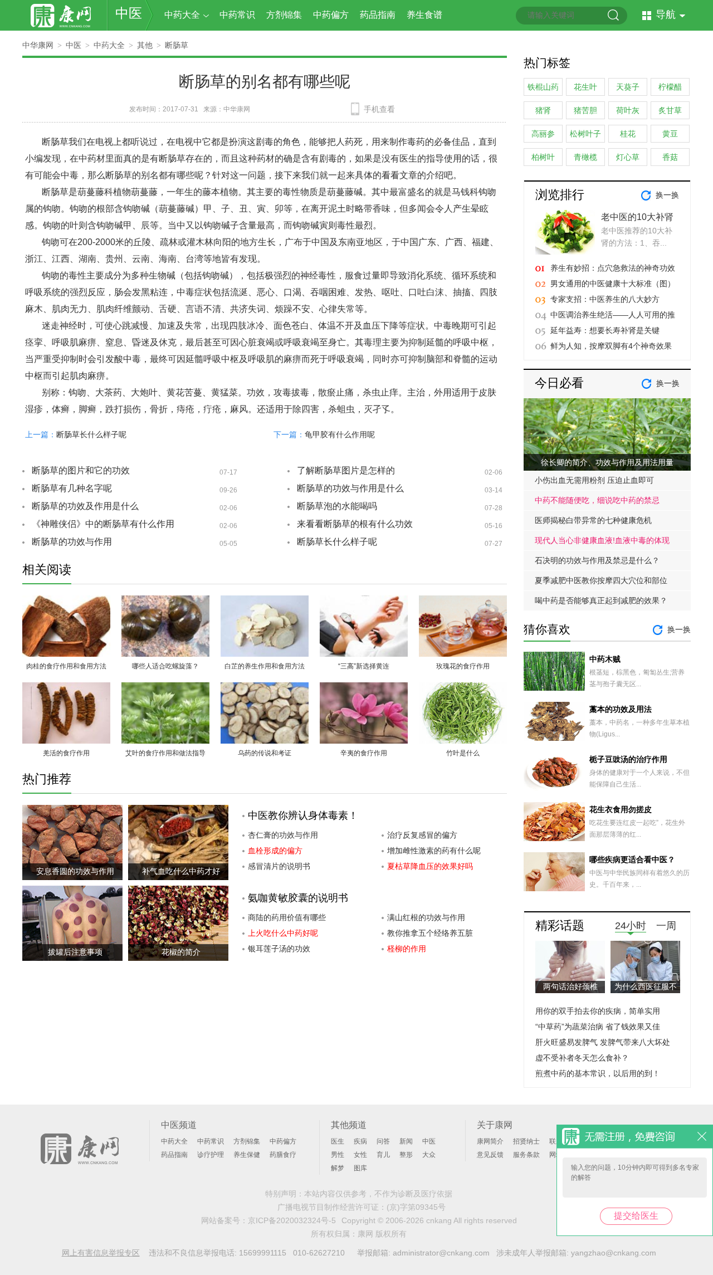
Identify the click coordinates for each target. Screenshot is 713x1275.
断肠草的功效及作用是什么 (85, 506)
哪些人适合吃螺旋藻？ (165, 666)
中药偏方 (331, 14)
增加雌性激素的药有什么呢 (434, 850)
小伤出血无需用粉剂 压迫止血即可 (594, 480)
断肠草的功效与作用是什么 (350, 488)
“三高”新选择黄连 (363, 666)
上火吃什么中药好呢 (283, 933)
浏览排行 (559, 195)
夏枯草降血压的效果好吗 (430, 866)
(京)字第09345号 (416, 1207)
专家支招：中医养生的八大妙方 (605, 299)
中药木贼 (605, 658)
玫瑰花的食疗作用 (463, 666)
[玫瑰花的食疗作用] (463, 602)
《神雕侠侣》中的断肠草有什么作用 (103, 524)
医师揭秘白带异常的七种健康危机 (593, 520)
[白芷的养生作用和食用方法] (265, 602)
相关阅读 (46, 570)
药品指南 (377, 14)
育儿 (383, 1155)
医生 (337, 1141)
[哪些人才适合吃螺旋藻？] (165, 602)
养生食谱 (424, 14)
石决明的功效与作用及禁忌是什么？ (597, 560)
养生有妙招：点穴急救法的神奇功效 (612, 267)
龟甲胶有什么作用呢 (340, 434)
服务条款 (526, 1155)
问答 (383, 1141)
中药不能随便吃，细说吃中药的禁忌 (597, 500)
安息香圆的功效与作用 (75, 871)
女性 (360, 1155)
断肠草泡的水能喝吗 (337, 506)
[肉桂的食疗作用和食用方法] (66, 602)
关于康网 (494, 1125)
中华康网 (37, 45)
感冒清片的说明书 (279, 866)
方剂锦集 (284, 14)
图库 (360, 1168)
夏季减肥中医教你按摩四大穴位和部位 (601, 580)
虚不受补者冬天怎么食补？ (582, 1057)
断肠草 (176, 45)
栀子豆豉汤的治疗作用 (628, 759)
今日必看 (559, 383)
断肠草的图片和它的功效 (81, 470)
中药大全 (182, 14)
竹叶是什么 (463, 753)
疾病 (360, 1141)
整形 (406, 1155)
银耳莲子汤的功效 (279, 948)
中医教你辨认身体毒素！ (303, 815)
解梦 (337, 1168)
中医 (128, 13)
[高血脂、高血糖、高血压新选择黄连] (364, 602)
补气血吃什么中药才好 (181, 871)
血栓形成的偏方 (275, 850)
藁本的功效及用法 (620, 709)
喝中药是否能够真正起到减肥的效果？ (601, 600)
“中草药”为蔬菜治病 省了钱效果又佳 (597, 1026)
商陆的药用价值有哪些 (287, 917)
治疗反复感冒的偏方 (422, 835)
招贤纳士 (526, 1141)
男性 (337, 1155)
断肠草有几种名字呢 (72, 488)
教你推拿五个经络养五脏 (430, 933)
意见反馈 (490, 1155)
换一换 (667, 194)
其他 (145, 45)
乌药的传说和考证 (264, 753)
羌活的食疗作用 (66, 753)
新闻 (406, 1141)
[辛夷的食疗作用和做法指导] (364, 688)
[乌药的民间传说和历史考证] (265, 688)
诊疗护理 (210, 1155)
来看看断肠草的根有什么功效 (355, 524)
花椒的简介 (181, 951)
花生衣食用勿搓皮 (620, 809)
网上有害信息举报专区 (101, 1252)
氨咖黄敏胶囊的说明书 (298, 897)
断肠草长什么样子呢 (91, 434)
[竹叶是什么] (463, 688)
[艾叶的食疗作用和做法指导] (165, 688)
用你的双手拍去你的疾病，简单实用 (597, 1011)
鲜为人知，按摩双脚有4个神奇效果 (611, 345)
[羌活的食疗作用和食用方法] (66, 688)
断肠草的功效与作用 (72, 541)
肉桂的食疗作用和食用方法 (66, 666)
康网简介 (490, 1141)
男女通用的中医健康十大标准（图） (612, 283)
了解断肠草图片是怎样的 (346, 470)
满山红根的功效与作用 (426, 917)
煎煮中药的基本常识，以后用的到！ (597, 1073)
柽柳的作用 (406, 948)
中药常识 (237, 14)
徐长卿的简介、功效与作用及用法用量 (607, 462)
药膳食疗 (283, 1155)
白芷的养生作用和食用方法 (264, 666)
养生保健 (246, 1155)
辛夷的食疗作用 (363, 753)
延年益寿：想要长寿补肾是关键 (605, 330)
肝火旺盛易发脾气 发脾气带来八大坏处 (602, 1042)
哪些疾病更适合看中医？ (632, 859)
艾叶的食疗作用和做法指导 (165, 753)
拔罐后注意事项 (75, 951)
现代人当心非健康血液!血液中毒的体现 (602, 540)
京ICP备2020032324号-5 (292, 1220)
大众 (429, 1155)
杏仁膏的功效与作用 (283, 835)
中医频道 (179, 1125)
